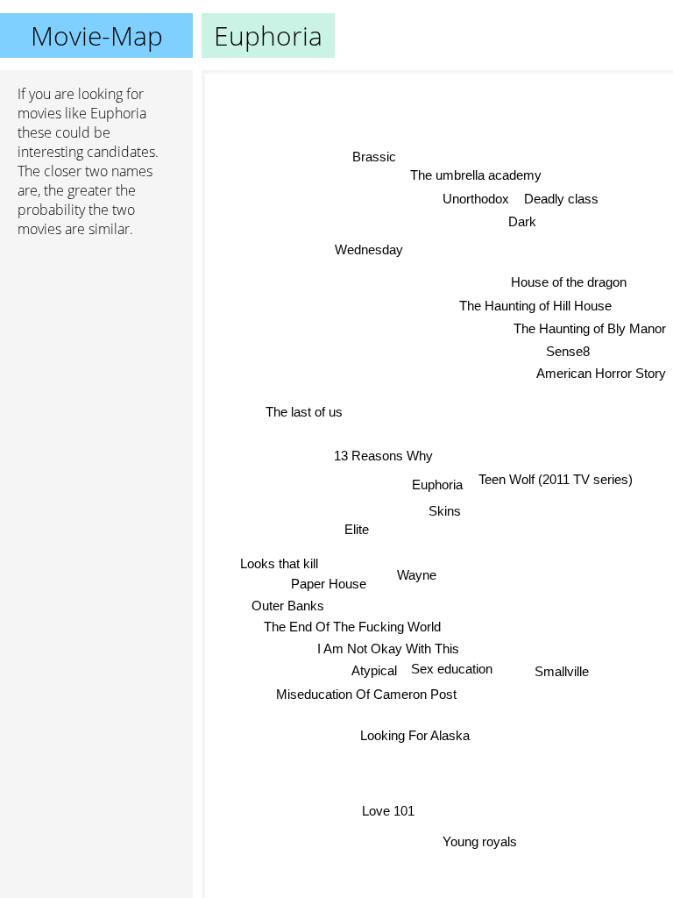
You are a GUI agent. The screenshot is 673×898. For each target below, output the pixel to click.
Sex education (451, 668)
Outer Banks (288, 604)
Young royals (480, 839)
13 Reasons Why (384, 455)
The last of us (304, 411)
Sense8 (568, 353)
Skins (443, 511)
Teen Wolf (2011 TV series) (555, 479)
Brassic (373, 160)
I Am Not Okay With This (387, 647)
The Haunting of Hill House (535, 307)
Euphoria (437, 484)
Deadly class (561, 194)
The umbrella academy (475, 170)
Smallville (562, 672)
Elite (357, 528)
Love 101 (388, 810)
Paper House (328, 582)
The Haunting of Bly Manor (590, 330)
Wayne (416, 574)
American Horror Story (601, 374)
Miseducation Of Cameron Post (366, 693)
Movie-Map (97, 35)
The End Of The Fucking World (350, 625)
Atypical (374, 670)
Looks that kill (279, 562)
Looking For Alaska (414, 736)
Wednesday (370, 248)
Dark (522, 217)
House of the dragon (569, 283)
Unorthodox (476, 195)
